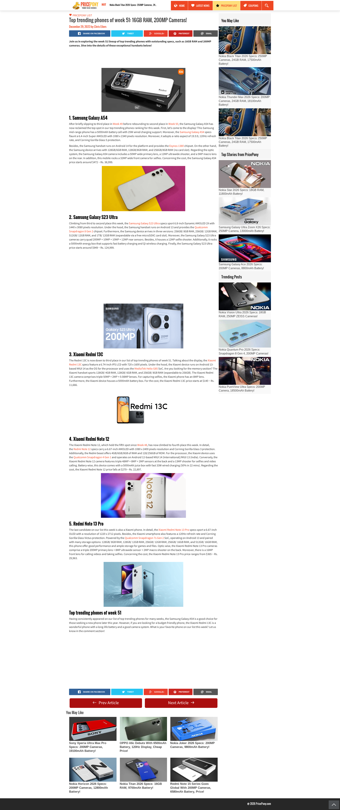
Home (182, 5)
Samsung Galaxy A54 (192, 132)
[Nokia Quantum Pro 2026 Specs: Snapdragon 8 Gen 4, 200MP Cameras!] (245, 334)
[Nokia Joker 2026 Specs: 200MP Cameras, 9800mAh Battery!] (194, 729)
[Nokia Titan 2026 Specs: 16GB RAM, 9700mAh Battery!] (143, 770)
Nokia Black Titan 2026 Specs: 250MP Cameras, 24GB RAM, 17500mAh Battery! (133, 5)
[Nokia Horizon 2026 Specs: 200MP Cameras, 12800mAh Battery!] (93, 770)
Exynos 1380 (176, 146)
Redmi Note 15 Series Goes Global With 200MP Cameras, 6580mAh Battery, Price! (190, 787)
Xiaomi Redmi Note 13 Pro (173, 529)
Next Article (178, 702)
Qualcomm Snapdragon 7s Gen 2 (144, 538)
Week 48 (142, 445)
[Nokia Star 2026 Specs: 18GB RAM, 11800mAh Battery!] (245, 174)
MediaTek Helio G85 (146, 368)
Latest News (202, 5)
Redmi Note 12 (82, 449)
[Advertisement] (143, 57)
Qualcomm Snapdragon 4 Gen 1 (92, 457)
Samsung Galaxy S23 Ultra (144, 223)
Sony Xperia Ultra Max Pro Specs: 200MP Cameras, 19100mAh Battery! (87, 747)
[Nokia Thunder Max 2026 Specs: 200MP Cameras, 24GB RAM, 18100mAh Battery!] (245, 81)
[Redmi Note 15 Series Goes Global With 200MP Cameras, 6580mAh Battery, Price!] (194, 770)
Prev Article (108, 702)
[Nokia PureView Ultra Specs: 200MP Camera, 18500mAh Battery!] (245, 371)
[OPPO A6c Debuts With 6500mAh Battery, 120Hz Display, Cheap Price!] (143, 729)
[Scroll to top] (334, 804)
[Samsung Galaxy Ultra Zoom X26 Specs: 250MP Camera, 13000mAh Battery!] (245, 211)
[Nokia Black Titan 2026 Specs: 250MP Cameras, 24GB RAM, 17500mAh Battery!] (245, 40)
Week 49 (118, 124)
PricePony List (229, 5)
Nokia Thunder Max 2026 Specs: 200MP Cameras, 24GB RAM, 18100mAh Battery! (244, 101)
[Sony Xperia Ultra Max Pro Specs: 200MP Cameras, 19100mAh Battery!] (93, 729)
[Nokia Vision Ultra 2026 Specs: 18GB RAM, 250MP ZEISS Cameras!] (245, 296)
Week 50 (173, 124)
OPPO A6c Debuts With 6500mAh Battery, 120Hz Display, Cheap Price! (143, 747)
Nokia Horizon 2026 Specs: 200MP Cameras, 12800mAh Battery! (88, 787)
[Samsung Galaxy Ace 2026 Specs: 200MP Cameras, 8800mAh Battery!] (245, 248)
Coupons (253, 5)
